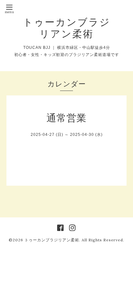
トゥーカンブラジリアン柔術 (66, 28)
